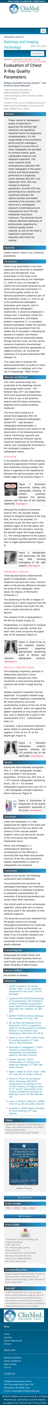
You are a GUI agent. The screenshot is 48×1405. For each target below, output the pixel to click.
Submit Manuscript (13, 1340)
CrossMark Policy (26, 1)
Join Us (7, 1367)
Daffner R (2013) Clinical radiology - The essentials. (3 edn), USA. (27, 1017)
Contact (8, 1344)
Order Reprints (26, 1216)
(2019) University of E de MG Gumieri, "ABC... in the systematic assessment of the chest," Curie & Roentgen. (25, 990)
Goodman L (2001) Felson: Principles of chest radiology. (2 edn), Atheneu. (27, 1111)
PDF (8, 1208)
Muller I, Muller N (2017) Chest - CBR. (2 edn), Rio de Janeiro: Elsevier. (27, 1073)
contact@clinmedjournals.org (25, 1391)
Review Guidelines (13, 1357)
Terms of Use (25, 1403)
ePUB (32, 1208)
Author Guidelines (12, 1361)
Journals (8, 1337)
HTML (16, 1208)
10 (29, 821)
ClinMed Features (39, 1)
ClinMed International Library (24, 1396)
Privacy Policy (40, 1403)
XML (24, 1208)
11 (29, 845)
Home (6, 1334)
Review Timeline (13, 1)
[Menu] (37, 53)
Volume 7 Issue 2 (24, 1188)
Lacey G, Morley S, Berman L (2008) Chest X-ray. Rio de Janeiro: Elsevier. (27, 1102)
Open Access (10, 1364)
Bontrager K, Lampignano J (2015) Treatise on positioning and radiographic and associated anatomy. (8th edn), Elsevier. (26, 1051)
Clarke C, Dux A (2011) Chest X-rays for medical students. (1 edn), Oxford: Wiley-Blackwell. (27, 1040)
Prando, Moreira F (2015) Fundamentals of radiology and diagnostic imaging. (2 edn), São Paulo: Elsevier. (26, 1063)
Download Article (26, 1198)
